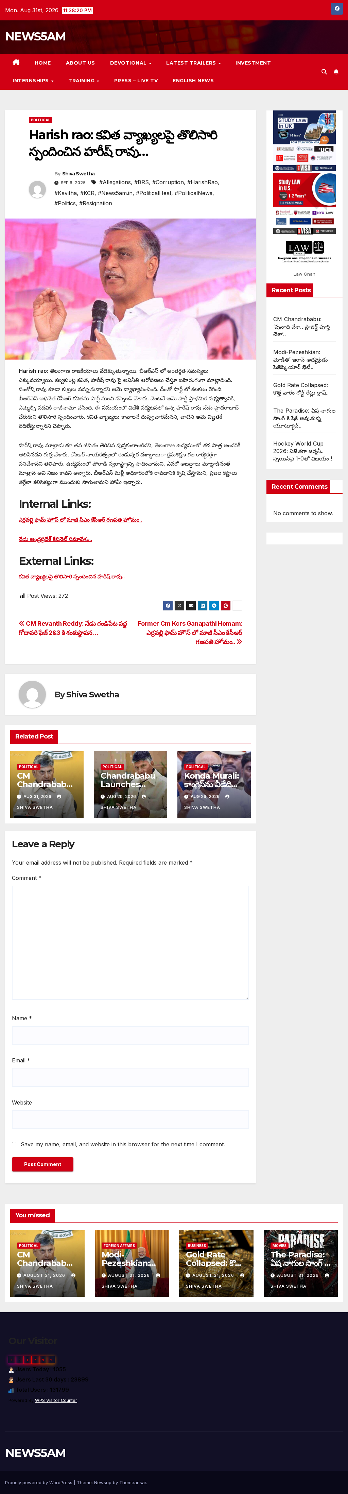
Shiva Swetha (78, 174)
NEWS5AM (35, 36)
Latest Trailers (192, 63)
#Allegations (115, 182)
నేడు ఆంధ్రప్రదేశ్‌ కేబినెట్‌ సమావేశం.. (55, 539)
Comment (26, 877)
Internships (31, 80)
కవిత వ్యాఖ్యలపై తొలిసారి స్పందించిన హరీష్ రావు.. (72, 576)
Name (22, 1018)
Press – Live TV (136, 80)
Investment (253, 63)
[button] (324, 71)
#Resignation (95, 203)
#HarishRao (202, 182)
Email (21, 1060)
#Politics (65, 203)
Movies (279, 1246)
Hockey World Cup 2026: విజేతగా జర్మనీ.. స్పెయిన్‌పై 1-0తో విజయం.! (302, 451)
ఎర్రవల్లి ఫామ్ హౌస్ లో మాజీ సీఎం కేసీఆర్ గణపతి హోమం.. (80, 519)
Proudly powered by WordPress (39, 1482)
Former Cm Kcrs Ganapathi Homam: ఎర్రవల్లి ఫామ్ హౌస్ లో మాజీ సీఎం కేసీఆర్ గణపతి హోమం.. (190, 632)
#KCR (87, 193)
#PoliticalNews (193, 193)
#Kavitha (65, 193)
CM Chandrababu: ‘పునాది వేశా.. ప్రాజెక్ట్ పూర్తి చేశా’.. (301, 326)
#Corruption (168, 182)
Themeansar (132, 1482)
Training (82, 80)
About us (80, 63)
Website (22, 1102)
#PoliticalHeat (153, 193)
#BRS (141, 182)
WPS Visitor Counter (56, 1400)
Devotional (129, 63)
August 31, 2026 (45, 1275)
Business (197, 1246)
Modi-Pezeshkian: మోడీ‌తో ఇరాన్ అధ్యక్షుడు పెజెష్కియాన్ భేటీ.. (300, 359)
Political (40, 120)
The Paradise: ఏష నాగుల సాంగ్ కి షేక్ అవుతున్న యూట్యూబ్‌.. (304, 418)
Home (43, 63)
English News (193, 80)
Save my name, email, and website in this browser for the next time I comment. (123, 1144)
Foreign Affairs (119, 1246)
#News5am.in (115, 193)
